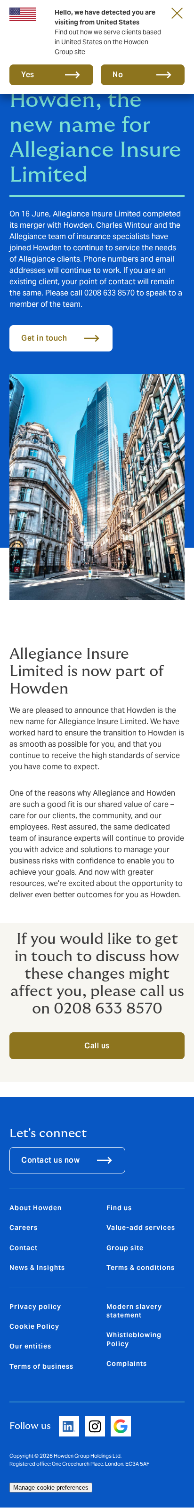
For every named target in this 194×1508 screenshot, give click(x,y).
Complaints (126, 1363)
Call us (97, 1046)
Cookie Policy (34, 1326)
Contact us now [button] (50, 1160)
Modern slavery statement (134, 1310)
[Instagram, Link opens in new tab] (94, 1426)
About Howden (35, 1208)
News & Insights (37, 1267)
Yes (27, 75)
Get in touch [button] (44, 338)
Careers (23, 1227)
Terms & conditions (140, 1267)
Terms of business (41, 1366)
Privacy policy (35, 1306)
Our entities (30, 1346)
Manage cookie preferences (51, 1487)
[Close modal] (177, 12)
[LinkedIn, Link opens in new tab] (69, 1426)
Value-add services (140, 1227)
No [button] (118, 75)
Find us (119, 1208)
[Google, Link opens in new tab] (120, 1426)
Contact (23, 1248)
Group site (125, 1248)
